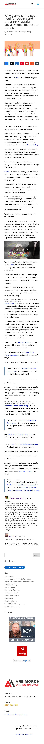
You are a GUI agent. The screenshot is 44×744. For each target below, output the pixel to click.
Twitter (33, 487)
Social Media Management (14, 604)
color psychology (31, 145)
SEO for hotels (9, 587)
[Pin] (22, 63)
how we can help (25, 471)
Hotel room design (11, 595)
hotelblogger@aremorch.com (15, 714)
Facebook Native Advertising (16, 405)
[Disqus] (22, 520)
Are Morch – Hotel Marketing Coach (21, 485)
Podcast (36, 490)
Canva (16, 77)
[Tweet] (12, 63)
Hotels (27, 32)
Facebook (25, 487)
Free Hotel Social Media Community (24, 444)
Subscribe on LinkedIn (14, 567)
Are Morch (9, 32)
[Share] (6, 63)
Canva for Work (10, 303)
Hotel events (9, 598)
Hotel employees (10, 601)
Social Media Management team (20, 434)
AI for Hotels (9, 576)
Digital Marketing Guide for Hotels (17, 579)
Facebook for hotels (12, 606)
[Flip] (27, 63)
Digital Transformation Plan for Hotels (19, 582)
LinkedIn (10, 490)
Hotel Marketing (10, 584)
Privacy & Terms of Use (23, 734)
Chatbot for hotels (11, 593)
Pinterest (18, 490)
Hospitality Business (12, 590)
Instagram (28, 490)
